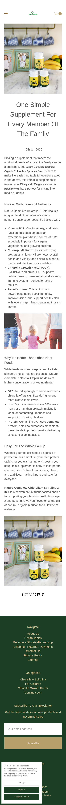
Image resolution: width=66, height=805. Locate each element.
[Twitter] (34, 594)
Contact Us (33, 651)
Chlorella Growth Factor (33, 688)
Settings (22, 782)
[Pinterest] (43, 594)
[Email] (26, 594)
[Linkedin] (38, 594)
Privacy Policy (33, 655)
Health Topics (33, 638)
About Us (33, 633)
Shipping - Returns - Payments (33, 646)
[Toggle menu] (4, 13)
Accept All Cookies (21, 797)
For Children (33, 683)
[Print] (30, 594)
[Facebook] (22, 594)
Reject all (21, 790)
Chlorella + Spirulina (33, 679)
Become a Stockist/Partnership (33, 642)
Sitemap (33, 659)
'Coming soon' (33, 692)
